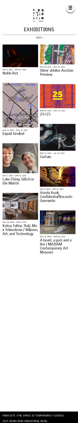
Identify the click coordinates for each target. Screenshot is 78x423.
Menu (70, 7)
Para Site (39, 15)
